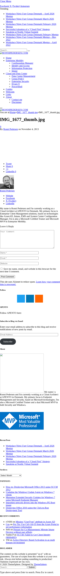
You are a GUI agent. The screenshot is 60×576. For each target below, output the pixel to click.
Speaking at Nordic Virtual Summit (22, 32)
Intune (14, 71)
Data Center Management (23, 76)
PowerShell (17, 86)
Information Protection (22, 68)
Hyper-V (16, 84)
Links (8, 94)
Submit (32, 567)
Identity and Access (21, 65)
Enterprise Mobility (15, 60)
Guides (9, 89)
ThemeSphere (40, 564)
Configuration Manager (22, 63)
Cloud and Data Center (16, 73)
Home (9, 58)
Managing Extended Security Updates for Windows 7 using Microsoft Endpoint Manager (30, 498)
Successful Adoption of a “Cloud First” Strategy (28, 29)
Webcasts (10, 92)
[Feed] (39, 299)
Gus (8, 524)
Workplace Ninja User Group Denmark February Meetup (32, 34)
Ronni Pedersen (10, 129)
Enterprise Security (20, 81)
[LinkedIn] (30, 299)
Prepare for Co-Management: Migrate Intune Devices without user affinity (30, 530)
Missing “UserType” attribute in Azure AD (35, 522)
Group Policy (18, 79)
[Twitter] (21, 299)
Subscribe (7, 341)
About (9, 97)
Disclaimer (17, 102)
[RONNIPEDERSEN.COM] (14, 53)
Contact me (17, 99)
